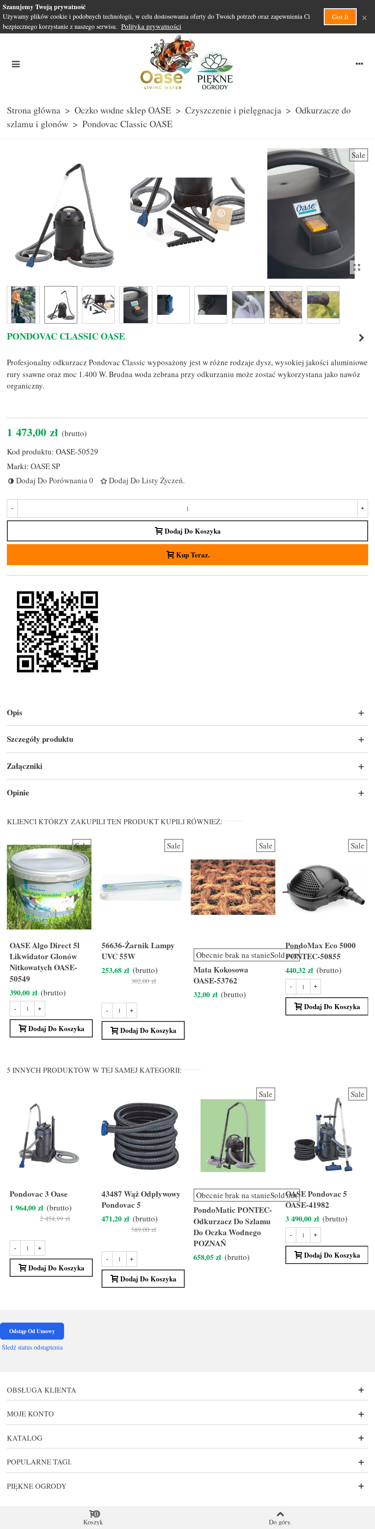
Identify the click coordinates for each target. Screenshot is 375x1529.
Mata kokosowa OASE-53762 (220, 975)
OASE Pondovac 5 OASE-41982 (316, 1199)
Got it (340, 16)
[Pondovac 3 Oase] (49, 1135)
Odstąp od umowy (32, 1331)
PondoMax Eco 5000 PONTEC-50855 (320, 951)
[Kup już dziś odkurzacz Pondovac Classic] (311, 273)
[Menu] (15, 62)
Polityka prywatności (151, 26)
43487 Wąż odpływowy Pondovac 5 (141, 1199)
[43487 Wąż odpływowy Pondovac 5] (141, 1135)
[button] (187, 712)
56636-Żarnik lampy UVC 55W (138, 951)
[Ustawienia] (359, 62)
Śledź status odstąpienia (32, 1347)
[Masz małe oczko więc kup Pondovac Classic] (357, 267)
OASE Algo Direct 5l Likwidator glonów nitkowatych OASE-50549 (45, 962)
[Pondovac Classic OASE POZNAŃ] (187, 273)
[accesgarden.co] (187, 62)
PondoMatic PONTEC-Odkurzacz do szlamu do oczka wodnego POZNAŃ (232, 1226)
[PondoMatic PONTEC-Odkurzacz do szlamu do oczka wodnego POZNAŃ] (361, 338)
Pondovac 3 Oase (39, 1194)
